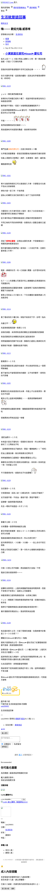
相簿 (7, 39)
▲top (3, 729)
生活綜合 (19, 34)
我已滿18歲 (5, 888)
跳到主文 (4, 23)
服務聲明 (24, 862)
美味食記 (18, 725)
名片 (7, 44)
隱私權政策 (39, 860)
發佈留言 (5, 747)
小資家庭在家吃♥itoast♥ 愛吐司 (23, 53)
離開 (12, 888)
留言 (23, 719)
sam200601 (5, 706)
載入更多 (5, 733)
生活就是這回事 (13, 17)
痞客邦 (18, 719)
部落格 (8, 41)
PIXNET (10, 860)
